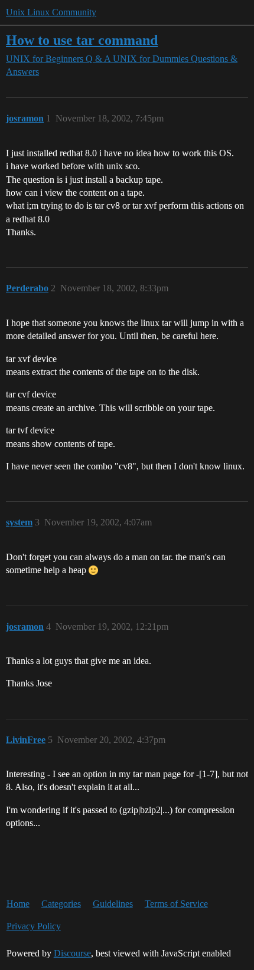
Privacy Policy (33, 926)
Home (18, 904)
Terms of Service (176, 904)
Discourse (72, 953)
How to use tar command (82, 40)
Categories (61, 904)
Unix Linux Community (51, 12)
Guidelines (113, 904)
